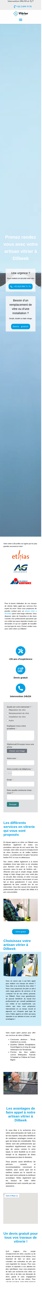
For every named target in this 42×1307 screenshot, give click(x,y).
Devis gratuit (21, 677)
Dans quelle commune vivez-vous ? (19, 791)
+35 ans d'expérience (20, 659)
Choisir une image (17, 751)
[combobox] (9, 773)
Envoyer (12, 804)
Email (9, 780)
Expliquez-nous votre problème (16, 727)
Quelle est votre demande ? (19, 707)
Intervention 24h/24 (20, 696)
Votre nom (11, 758)
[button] (20, 19)
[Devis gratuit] (20, 669)
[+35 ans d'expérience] (20, 651)
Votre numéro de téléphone (19, 769)
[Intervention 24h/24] (20, 688)
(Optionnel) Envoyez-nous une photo (20, 745)
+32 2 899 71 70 (24, 7)
